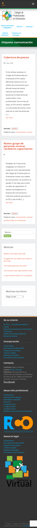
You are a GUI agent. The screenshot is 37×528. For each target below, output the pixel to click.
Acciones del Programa (12, 397)
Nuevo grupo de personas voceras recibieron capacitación (18, 146)
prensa (29, 132)
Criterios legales (10, 353)
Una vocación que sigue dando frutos (18, 270)
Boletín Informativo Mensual (15, 334)
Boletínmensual (4, 34)
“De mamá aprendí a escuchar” (15, 266)
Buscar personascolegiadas (7, 27)
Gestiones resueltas (11, 355)
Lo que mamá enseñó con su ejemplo (18, 275)
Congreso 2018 (9, 406)
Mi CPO (19, 27)
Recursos (7, 402)
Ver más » (9, 118)
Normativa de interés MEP (14, 348)
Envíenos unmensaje (16, 34)
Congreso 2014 (9, 404)
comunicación (20, 132)
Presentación (9, 346)
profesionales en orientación (15, 220)
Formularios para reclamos (14, 357)
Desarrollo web (28, 526)
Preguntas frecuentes (12, 350)
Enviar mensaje (16, 370)
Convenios (8, 331)
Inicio (3, 5)
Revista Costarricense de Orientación (18, 329)
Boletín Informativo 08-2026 (14, 254)
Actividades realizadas (12, 399)
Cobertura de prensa (16, 57)
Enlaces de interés (10, 336)
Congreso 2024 (9, 409)
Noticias (29, 27)
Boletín (14, 129)
